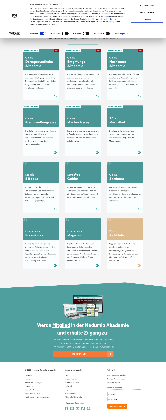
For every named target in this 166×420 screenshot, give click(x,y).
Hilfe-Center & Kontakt (33, 393)
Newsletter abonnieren (117, 406)
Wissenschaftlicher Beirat (74, 397)
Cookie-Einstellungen (32, 390)
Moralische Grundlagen (33, 382)
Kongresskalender (71, 379)
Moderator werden (113, 382)
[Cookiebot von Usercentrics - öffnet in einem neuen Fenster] (15, 33)
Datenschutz (29, 386)
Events (67, 375)
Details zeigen (119, 34)
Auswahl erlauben (147, 13)
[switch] (65, 33)
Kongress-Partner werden (116, 379)
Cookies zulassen (147, 6)
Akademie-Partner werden (116, 375)
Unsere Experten (70, 393)
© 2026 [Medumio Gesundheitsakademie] (40, 370)
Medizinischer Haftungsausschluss (37, 397)
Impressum (29, 379)
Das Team (28, 375)
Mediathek (68, 386)
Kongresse (68, 390)
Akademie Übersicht (72, 382)
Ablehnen (147, 20)
